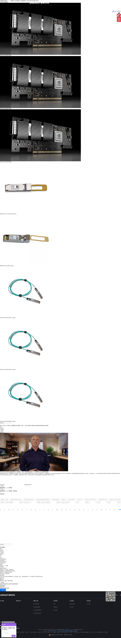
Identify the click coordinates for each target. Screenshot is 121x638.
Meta (77, 502)
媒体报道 (2, 432)
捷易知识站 (72, 604)
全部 (1, 426)
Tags (72, 629)
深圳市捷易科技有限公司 (61, 629)
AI (0, 556)
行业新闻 (2, 428)
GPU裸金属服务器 (37, 610)
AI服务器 (63, 499)
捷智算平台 (92, 2)
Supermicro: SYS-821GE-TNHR (90, 499)
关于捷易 (86, 2)
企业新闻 (110, 2)
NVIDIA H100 (2, 563)
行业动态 (72, 607)
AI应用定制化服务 (37, 613)
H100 (1, 557)
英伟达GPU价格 (3, 561)
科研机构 (56, 607)
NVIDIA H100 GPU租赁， (5, 573)
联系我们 (115, 2)
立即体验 (3, 590)
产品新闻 (2, 430)
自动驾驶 (56, 610)
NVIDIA (1, 550)
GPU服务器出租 (3, 559)
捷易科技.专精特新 (56, 499)
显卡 (1, 555)
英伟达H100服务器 (71, 499)
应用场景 (104, 2)
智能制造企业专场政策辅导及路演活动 (43, 499)
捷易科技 (87, 502)
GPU (1, 548)
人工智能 (97, 502)
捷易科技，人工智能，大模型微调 (6, 502)
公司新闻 (2, 429)
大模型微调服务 (36, 607)
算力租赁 (108, 502)
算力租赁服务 (36, 604)
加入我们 (89, 604)
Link (82, 629)
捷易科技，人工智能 (4, 499)
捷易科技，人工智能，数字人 (25, 502)
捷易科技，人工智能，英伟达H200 (63, 502)
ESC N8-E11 (80, 499)
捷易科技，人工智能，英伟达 (115, 499)
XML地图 (75, 629)
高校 (55, 604)
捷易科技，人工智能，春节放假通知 (43, 502)
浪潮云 (119, 502)
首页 (81, 2)
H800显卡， (2, 567)
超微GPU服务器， (3, 568)
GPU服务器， (2, 560)
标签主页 (4, 425)
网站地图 (79, 629)
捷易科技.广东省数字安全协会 (16, 499)
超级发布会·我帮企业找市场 (28, 499)
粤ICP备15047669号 (68, 634)
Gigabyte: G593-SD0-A (103, 499)
